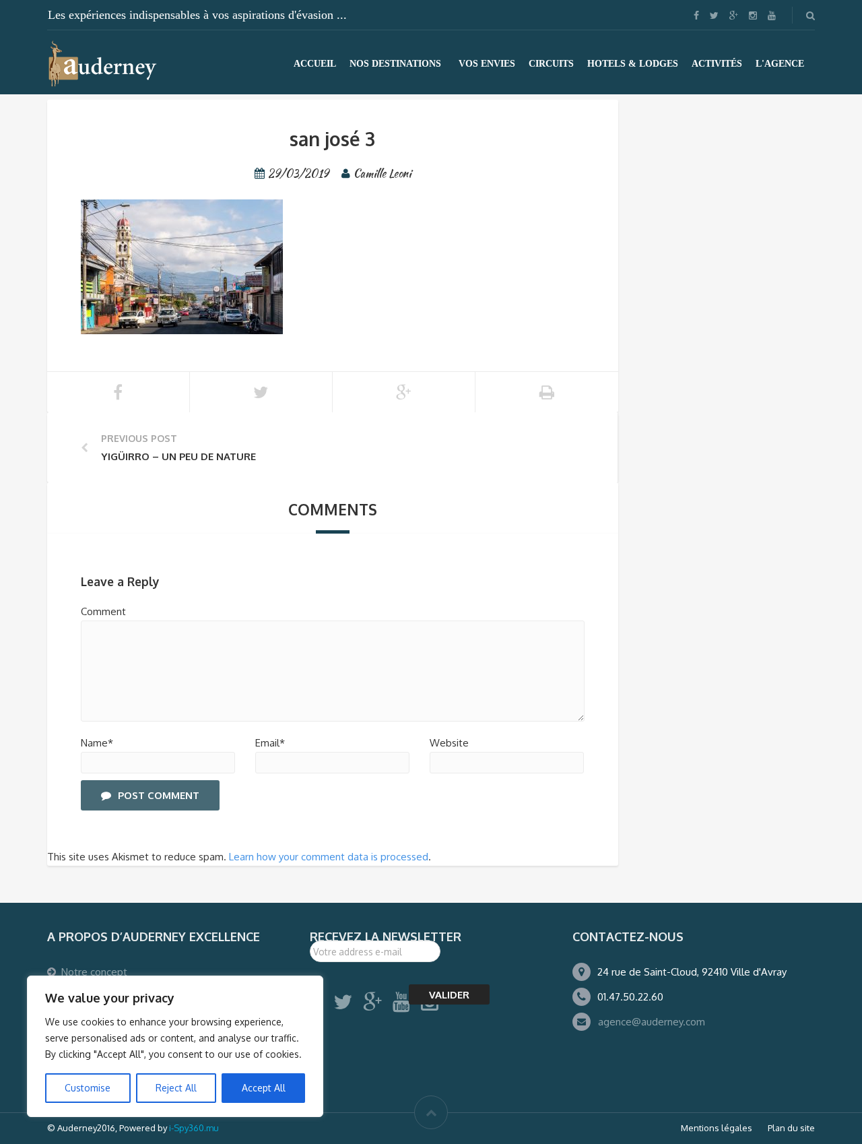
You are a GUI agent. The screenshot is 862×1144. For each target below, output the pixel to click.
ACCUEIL (315, 64)
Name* (97, 742)
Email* (270, 742)
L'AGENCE (780, 64)
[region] (175, 1046)
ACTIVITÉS (717, 64)
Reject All (176, 1087)
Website (449, 742)
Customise (87, 1087)
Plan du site (791, 1127)
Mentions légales (716, 1127)
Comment (103, 611)
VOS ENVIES (487, 64)
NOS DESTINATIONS (395, 64)
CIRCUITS (551, 64)
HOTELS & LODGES (632, 64)
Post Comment (158, 795)
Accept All (264, 1087)
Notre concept (94, 971)
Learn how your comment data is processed (328, 856)
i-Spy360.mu (194, 1127)
